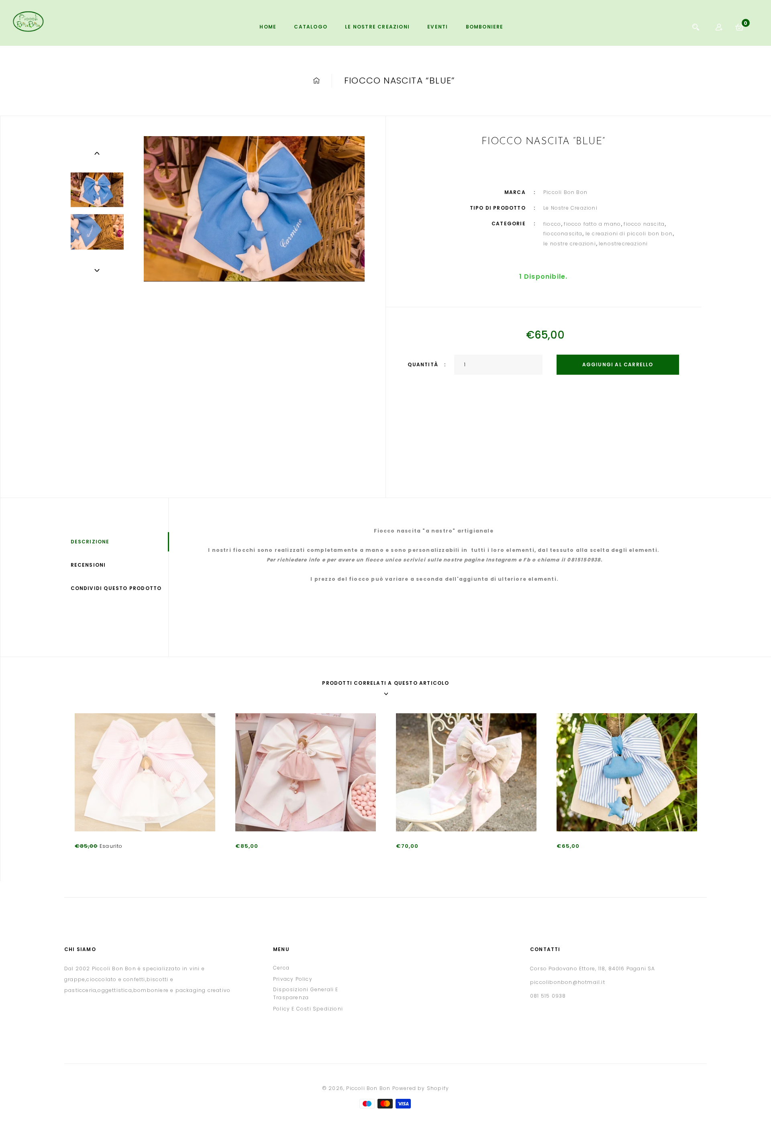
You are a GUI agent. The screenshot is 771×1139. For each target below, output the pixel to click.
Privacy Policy (292, 979)
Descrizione (90, 541)
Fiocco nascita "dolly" (265, 858)
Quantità (423, 364)
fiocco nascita (644, 223)
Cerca (281, 967)
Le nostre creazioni (377, 26)
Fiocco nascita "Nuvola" (589, 858)
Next (97, 270)
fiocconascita (563, 233)
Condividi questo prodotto (116, 588)
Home (267, 26)
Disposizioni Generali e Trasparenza (306, 993)
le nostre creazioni (569, 243)
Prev (97, 153)
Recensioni (88, 564)
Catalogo (310, 26)
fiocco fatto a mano (592, 223)
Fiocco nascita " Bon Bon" (431, 858)
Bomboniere (485, 26)
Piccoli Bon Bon (368, 1088)
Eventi (437, 26)
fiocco (552, 223)
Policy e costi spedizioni (308, 1008)
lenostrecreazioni (623, 243)
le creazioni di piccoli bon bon (629, 233)
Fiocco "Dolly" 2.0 (98, 858)
